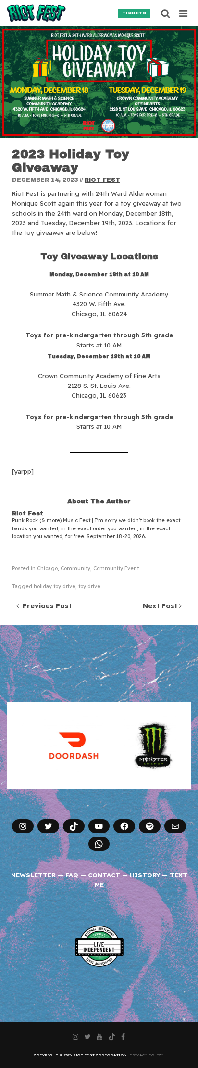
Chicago (47, 569)
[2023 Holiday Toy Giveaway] (99, 82)
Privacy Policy (146, 1055)
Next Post (161, 606)
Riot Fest (102, 180)
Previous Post (45, 606)
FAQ (71, 875)
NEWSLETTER (33, 875)
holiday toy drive (54, 586)
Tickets (134, 13)
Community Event (116, 569)
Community (75, 569)
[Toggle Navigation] (184, 13)
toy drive (89, 586)
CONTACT (104, 875)
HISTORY (145, 875)
